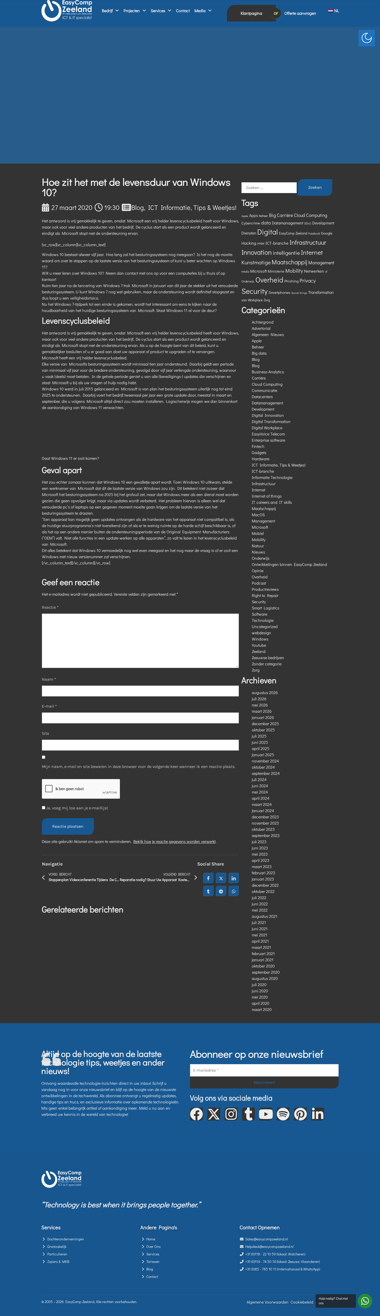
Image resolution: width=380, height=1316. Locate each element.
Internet (312, 252)
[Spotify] (283, 1114)
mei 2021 (259, 934)
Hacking (248, 243)
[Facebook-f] (196, 1114)
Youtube (259, 645)
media (245, 271)
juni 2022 (260, 903)
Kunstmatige (256, 262)
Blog (137, 207)
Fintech (258, 446)
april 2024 (260, 798)
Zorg (267, 300)
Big (272, 215)
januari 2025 (263, 754)
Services (158, 10)
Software (259, 614)
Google (326, 233)
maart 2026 (262, 711)
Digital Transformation (271, 421)
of (326, 271)
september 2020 (266, 972)
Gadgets (259, 452)
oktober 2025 (263, 729)
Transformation (320, 292)
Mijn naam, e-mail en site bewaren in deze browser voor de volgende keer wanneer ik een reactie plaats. (138, 766)
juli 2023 (259, 841)
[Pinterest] (300, 1114)
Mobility (294, 270)
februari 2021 (263, 953)
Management (321, 263)
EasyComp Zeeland (293, 233)
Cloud (299, 215)
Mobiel (258, 533)
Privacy (308, 280)
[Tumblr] (248, 1114)
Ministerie (276, 271)
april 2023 (260, 860)
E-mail (49, 706)
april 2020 (260, 1003)
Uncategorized (265, 626)
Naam (49, 679)
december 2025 (265, 723)
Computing (316, 215)
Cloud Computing (267, 384)
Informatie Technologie (272, 477)
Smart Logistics (265, 607)
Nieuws (258, 552)
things (303, 293)
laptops (81, 507)
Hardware (260, 458)
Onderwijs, (247, 281)
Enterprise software (268, 440)
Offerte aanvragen (300, 13)
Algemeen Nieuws (268, 334)
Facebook (314, 233)
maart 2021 (261, 947)
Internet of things (267, 496)
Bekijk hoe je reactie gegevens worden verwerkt (174, 841)
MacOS (258, 514)
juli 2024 (259, 779)
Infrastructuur (308, 242)
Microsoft (258, 271)
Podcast (259, 583)
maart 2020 (262, 1009)
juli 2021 (259, 922)
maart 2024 (262, 804)
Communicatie (264, 390)
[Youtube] (265, 1114)
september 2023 (266, 835)
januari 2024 (263, 810)
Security (254, 291)
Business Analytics (268, 371)
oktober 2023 (263, 829)
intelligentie (286, 252)
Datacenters (262, 396)
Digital (267, 232)
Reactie (50, 607)
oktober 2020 (263, 966)
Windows (260, 639)
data (266, 222)
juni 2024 (260, 785)
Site (45, 733)
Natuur (258, 545)
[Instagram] (231, 1114)
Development (323, 223)
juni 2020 (260, 990)
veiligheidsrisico (84, 298)
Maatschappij (289, 262)
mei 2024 (260, 792)
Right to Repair (265, 595)
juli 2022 (259, 897)
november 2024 (265, 761)
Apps (253, 215)
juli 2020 (259, 984)
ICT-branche (276, 243)
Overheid (269, 279)
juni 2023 (260, 847)
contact (131, 273)
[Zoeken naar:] (269, 187)
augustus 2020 (265, 978)
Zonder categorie (267, 663)
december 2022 (265, 885)
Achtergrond (262, 322)
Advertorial (261, 328)
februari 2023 (263, 872)
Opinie (257, 570)
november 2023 (265, 823)
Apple (244, 216)
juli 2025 (259, 736)
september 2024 (266, 773)
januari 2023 (263, 879)
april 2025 (260, 748)
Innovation (256, 252)
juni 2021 (260, 928)
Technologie (262, 620)
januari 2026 (263, 717)
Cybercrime (250, 223)
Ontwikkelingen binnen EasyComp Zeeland (289, 564)
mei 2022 (260, 910)
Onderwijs (260, 558)
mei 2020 (260, 997)
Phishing (291, 281)
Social (295, 293)
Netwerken (314, 271)
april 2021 (260, 941)
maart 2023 (262, 866)
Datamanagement (287, 223)
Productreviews (265, 589)
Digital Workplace (267, 427)
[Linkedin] (317, 1114)
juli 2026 (259, 698)
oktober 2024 (263, 767)
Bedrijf (107, 10)
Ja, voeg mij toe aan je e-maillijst (76, 807)
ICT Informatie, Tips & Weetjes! (192, 207)
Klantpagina (251, 13)
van (244, 300)
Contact (183, 10)
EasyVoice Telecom (268, 434)
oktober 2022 (263, 891)
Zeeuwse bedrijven (268, 657)
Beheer (263, 216)
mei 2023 (260, 854)
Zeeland (258, 651)
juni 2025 (260, 742)
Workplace (255, 300)
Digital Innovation (268, 415)
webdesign (261, 632)
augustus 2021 (264, 916)
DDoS (307, 223)
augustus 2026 (265, 692)
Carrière (285, 215)
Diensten (248, 233)
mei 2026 (260, 705)
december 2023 (265, 816)
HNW (260, 243)
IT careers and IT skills (272, 502)
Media (200, 10)
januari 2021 (262, 959)
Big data (259, 353)
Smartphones (279, 292)
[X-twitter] (213, 1114)
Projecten (132, 10)
